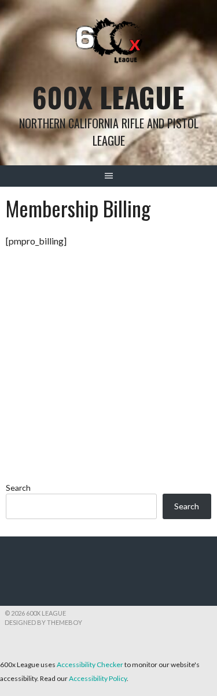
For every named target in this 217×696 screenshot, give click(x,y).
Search (18, 488)
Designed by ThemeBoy (43, 622)
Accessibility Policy (98, 678)
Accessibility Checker (90, 664)
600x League (108, 96)
